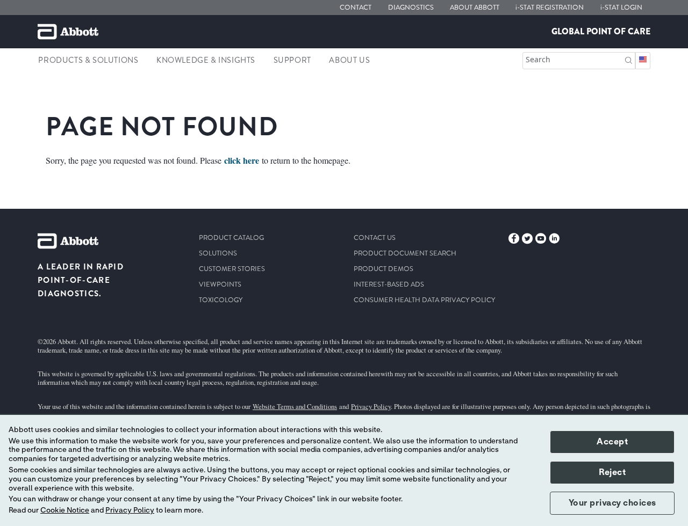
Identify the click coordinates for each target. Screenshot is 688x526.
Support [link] (292, 60)
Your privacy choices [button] (612, 503)
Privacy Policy (371, 406)
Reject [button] (612, 472)
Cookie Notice (64, 510)
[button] (628, 59)
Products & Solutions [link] (88, 60)
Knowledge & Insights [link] (205, 60)
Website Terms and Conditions (295, 406)
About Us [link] (349, 60)
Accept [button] (612, 441)
